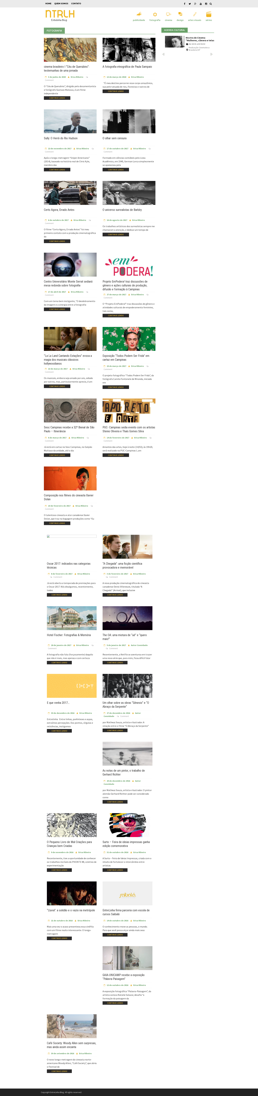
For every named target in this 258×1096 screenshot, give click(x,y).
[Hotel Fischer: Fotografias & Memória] (72, 619)
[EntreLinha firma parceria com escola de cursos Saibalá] (127, 895)
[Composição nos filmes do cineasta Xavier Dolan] (70, 481)
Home (48, 3)
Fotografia (154, 20)
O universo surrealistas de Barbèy (122, 210)
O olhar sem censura (114, 138)
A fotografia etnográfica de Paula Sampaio (127, 66)
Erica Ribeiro (77, 77)
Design (180, 20)
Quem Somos (61, 3)
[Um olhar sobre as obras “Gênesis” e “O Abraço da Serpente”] (127, 687)
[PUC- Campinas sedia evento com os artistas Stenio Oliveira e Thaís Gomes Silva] (129, 413)
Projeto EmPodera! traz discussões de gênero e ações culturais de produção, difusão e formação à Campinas (125, 285)
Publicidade (139, 20)
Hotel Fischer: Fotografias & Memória (69, 635)
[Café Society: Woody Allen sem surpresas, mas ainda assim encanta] (72, 1028)
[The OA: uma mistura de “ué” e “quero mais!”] (127, 619)
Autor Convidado (139, 645)
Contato (76, 3)
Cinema (168, 20)
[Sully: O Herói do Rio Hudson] (70, 124)
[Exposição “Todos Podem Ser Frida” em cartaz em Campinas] (129, 341)
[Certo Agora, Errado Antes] (70, 195)
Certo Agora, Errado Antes (59, 210)
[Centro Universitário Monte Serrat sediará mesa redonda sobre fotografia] (70, 267)
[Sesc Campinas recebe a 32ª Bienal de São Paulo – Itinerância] (70, 413)
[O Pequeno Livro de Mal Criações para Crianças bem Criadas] (72, 826)
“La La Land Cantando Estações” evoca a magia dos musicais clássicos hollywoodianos (68, 359)
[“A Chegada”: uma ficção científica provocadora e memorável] (127, 548)
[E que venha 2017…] (72, 687)
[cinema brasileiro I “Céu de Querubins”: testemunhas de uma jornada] (70, 52)
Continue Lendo (57, 98)
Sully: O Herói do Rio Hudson (60, 138)
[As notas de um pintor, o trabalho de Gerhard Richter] (127, 755)
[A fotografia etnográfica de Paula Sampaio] (129, 52)
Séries (209, 20)
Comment (49, 80)
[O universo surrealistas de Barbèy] (129, 201)
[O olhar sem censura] (129, 125)
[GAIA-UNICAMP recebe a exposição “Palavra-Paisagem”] (127, 959)
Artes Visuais (194, 20)
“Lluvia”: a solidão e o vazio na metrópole (71, 910)
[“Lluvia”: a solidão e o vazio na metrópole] (72, 895)
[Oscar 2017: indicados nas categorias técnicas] (72, 548)
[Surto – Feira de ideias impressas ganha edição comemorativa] (127, 826)
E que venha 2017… (58, 703)
